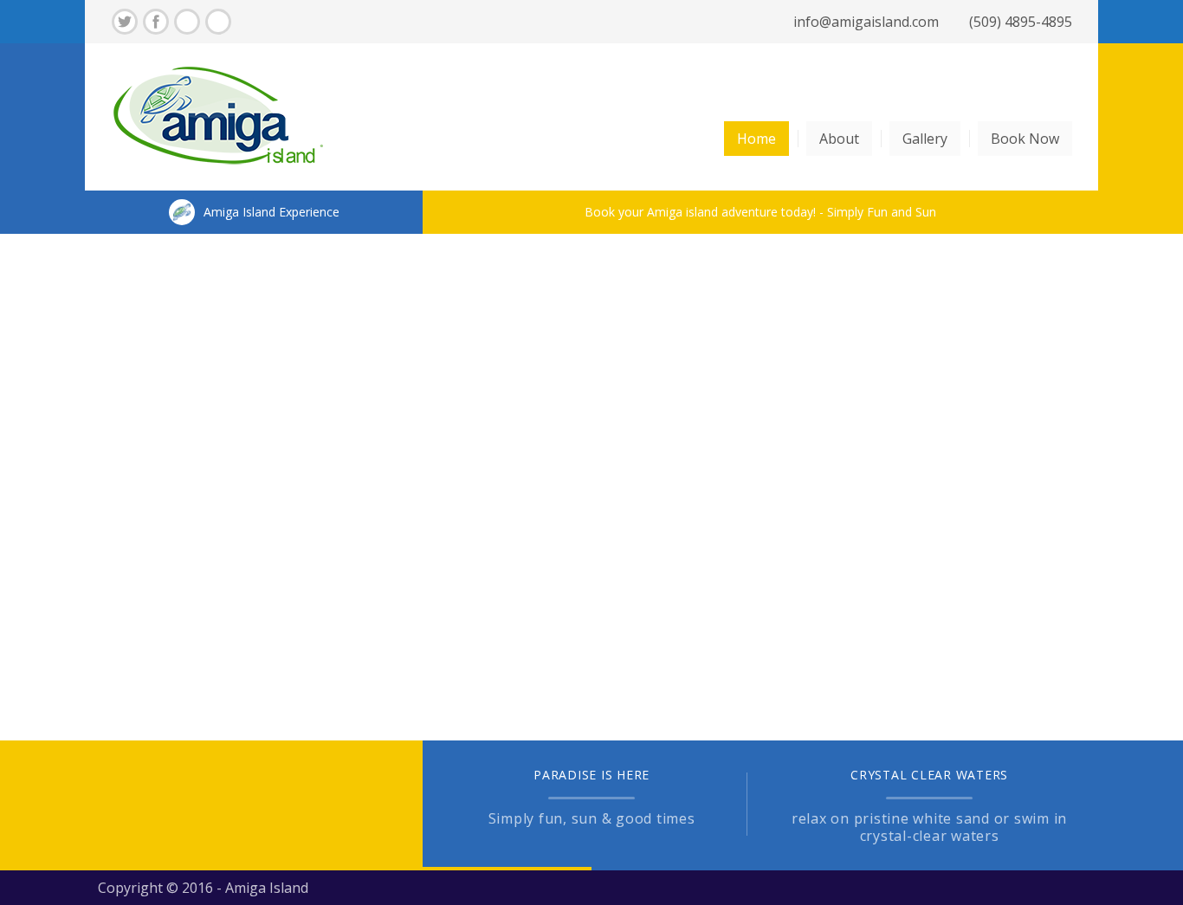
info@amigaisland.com (866, 21)
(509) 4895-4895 (1020, 21)
